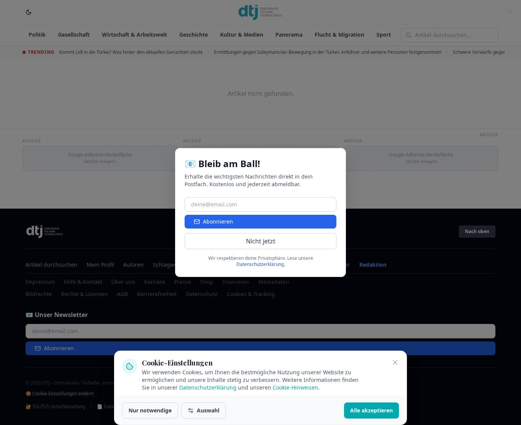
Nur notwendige (150, 410)
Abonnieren (218, 221)
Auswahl (208, 410)
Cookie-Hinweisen (295, 387)
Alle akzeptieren (371, 410)
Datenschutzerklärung (207, 387)
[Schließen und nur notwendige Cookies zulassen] (395, 362)
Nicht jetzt (260, 241)
